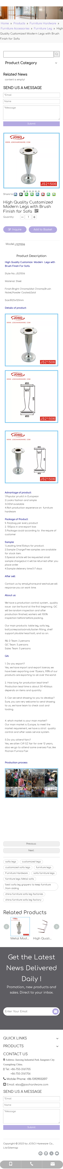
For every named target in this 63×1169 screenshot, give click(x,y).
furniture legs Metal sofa (19, 879)
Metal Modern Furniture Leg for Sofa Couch (20, 938)
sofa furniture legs (44, 873)
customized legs (31, 861)
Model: (10, 244)
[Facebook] (40, 1153)
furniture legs (43, 867)
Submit (31, 124)
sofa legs (10, 861)
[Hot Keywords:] (57, 54)
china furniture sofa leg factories (24, 894)
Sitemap (13, 1147)
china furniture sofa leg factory (23, 900)
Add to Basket (43, 229)
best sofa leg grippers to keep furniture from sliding (28, 887)
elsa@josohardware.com (32, 1084)
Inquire (16, 229)
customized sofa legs (17, 867)
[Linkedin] (46, 1153)
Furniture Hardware (16, 873)
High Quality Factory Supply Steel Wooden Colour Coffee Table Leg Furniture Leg (42, 938)
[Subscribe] (55, 1011)
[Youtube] (57, 1153)
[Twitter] (51, 1153)
